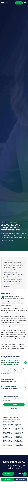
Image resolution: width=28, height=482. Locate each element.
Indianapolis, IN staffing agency (18, 433)
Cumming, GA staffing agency (7, 429)
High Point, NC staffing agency (7, 433)
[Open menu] (25, 3)
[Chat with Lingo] (25, 474)
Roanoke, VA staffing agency (18, 441)
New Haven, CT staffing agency (18, 444)
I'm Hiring (7, 479)
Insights (3, 222)
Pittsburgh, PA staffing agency (18, 437)
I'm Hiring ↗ (19, 2)
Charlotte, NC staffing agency (18, 425)
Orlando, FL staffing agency (7, 437)
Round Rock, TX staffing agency (7, 444)
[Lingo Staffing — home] (4, 3)
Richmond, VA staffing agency (7, 441)
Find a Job (14, 408)
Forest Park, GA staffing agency (18, 429)
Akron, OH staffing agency (8, 425)
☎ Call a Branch (20, 479)
